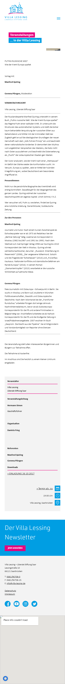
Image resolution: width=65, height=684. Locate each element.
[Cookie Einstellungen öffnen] (5, 678)
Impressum (10, 593)
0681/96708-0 (13, 576)
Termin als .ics (45, 488)
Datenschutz (10, 590)
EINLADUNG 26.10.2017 (21, 473)
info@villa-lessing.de (16, 583)
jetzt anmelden (15, 547)
